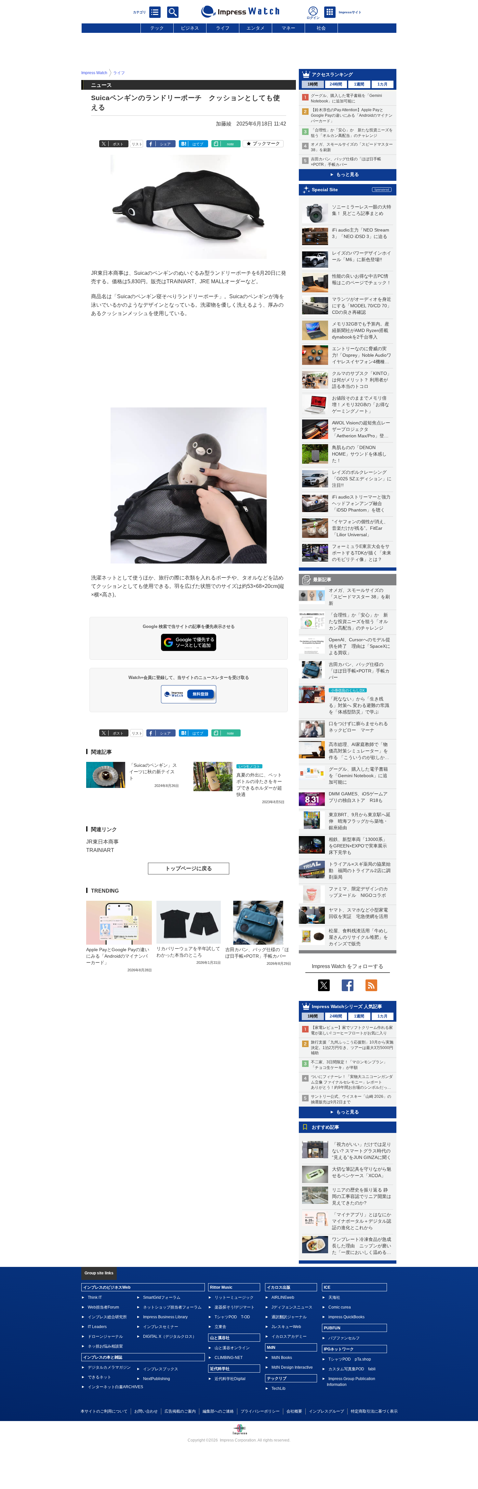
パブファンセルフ (344, 1338)
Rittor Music (221, 1287)
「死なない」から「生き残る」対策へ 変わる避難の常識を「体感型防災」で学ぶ (359, 705)
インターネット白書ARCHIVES (115, 1387)
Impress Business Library (165, 1317)
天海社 (334, 1297)
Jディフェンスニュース (292, 1307)
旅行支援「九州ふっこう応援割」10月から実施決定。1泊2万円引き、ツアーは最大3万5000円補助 (352, 1048)
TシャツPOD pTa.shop (349, 1359)
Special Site (325, 189)
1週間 (359, 84)
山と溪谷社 (220, 1338)
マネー (288, 28)
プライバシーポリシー (260, 1411)
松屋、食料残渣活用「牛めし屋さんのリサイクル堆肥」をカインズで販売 (358, 937)
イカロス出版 (278, 1287)
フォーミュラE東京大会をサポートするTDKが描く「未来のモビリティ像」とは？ (361, 553)
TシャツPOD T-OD (232, 1317)
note (230, 144)
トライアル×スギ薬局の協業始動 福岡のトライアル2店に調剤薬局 (360, 870)
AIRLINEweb (283, 1297)
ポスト (118, 144)
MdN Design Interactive (292, 1367)
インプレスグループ (326, 1411)
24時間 (336, 84)
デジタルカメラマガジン (109, 1367)
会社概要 (294, 1411)
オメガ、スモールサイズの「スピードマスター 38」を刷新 (359, 597)
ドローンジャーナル (105, 1336)
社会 (321, 28)
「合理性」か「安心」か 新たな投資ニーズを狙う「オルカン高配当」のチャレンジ (358, 621)
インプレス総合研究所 (107, 1317)
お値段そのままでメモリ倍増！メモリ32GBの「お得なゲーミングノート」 (360, 404)
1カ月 (383, 84)
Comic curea (339, 1307)
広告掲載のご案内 (180, 1411)
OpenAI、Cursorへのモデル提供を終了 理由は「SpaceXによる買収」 (359, 646)
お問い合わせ (146, 1411)
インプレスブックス (160, 1369)
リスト (137, 144)
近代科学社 (220, 1368)
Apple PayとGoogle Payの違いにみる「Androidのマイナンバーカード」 (117, 956)
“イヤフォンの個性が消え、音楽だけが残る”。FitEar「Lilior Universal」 (360, 528)
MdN (271, 1347)
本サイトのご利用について (104, 1411)
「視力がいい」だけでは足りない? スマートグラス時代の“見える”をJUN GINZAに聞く (361, 1151)
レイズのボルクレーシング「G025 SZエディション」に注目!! (362, 479)
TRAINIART (100, 850)
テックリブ (276, 1378)
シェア (165, 144)
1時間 (313, 84)
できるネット (99, 1377)
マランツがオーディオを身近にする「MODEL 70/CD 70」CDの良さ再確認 (362, 306)
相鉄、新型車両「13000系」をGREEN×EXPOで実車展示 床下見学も (360, 846)
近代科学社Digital (230, 1378)
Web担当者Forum (103, 1307)
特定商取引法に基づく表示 (374, 1411)
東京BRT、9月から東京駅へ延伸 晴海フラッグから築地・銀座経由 (360, 821)
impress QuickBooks (346, 1317)
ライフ (223, 28)
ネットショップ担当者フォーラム (172, 1307)
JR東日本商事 (102, 841)
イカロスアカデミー (289, 1336)
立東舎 (220, 1326)
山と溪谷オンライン (232, 1348)
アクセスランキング (332, 74)
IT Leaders (97, 1326)
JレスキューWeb (286, 1326)
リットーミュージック (234, 1297)
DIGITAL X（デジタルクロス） (169, 1336)
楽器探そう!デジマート (235, 1307)
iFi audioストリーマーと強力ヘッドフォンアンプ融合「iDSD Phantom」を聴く (361, 503)
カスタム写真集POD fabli (352, 1369)
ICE (327, 1287)
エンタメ (255, 28)
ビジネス (190, 28)
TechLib (278, 1388)
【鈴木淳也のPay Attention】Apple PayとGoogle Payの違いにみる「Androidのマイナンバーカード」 (351, 115)
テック (157, 28)
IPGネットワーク (339, 1349)
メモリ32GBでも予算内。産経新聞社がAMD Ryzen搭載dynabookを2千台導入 (360, 330)
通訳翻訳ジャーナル (289, 1317)
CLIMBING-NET (229, 1357)
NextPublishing (156, 1378)
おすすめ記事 (325, 1127)
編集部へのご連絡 (218, 1411)
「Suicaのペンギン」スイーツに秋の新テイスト (153, 772)
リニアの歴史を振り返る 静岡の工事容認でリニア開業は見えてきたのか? (361, 1196)
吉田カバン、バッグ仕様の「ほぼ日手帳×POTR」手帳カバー (359, 671)
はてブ (198, 144)
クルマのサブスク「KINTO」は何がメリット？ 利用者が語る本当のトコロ (362, 380)
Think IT (95, 1297)
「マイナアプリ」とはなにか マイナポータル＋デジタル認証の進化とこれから (364, 1221)
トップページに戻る (188, 868)
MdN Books (282, 1357)
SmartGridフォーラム (161, 1297)
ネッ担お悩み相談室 (105, 1346)
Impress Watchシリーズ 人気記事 (347, 1006)
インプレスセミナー (160, 1326)
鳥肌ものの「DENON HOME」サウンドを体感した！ (359, 454)
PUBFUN (332, 1328)
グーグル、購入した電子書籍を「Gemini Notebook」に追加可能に (358, 775)
